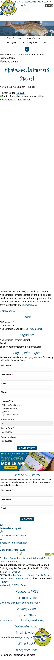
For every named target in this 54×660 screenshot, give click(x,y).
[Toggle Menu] (50, 18)
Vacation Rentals (11, 415)
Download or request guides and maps (20, 602)
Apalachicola (31, 305)
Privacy (4, 581)
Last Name (7, 374)
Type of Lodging (14, 38)
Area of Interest (33, 38)
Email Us (16, 571)
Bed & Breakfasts (12, 405)
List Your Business (9, 561)
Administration (34, 558)
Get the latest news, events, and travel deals (23, 637)
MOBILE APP (44, 1)
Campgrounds (10, 408)
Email (4, 383)
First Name (7, 365)
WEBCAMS (30, 1)
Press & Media (17, 558)
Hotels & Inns (10, 411)
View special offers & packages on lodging (22, 620)
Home (17, 54)
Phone (4, 392)
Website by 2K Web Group (13, 585)
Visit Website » (7, 311)
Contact (4, 558)
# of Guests (7, 419)
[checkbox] (3, 405)
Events (26, 54)
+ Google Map (36, 329)
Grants (46, 558)
